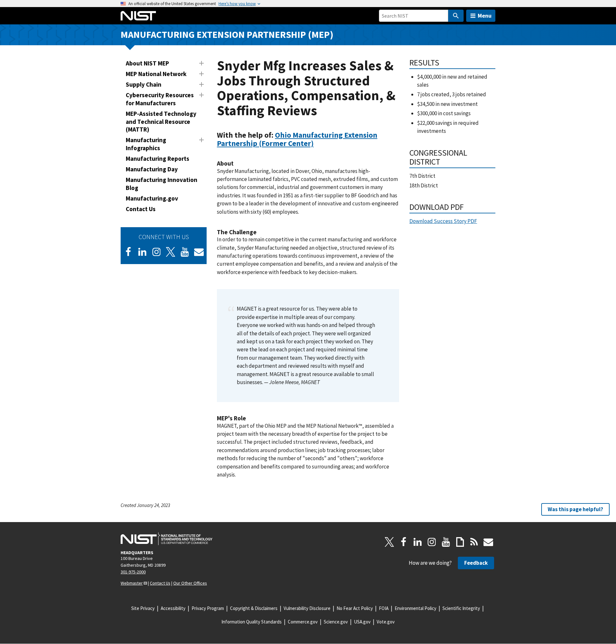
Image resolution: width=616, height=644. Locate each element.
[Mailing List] (488, 542)
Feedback (476, 562)
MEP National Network (156, 74)
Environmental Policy (415, 608)
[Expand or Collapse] (201, 63)
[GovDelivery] (199, 252)
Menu (485, 15)
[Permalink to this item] (318, 143)
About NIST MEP (147, 63)
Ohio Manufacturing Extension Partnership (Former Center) (297, 139)
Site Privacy (143, 608)
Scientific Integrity (461, 608)
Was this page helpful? (575, 509)
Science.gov (336, 622)
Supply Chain (143, 84)
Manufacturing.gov (152, 198)
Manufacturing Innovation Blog (161, 184)
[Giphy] (460, 542)
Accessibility (173, 608)
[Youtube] (185, 252)
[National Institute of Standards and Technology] (166, 538)
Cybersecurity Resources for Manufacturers (160, 99)
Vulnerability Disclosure (307, 608)
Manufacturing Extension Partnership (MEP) (227, 34)
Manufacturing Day (152, 169)
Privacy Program (208, 608)
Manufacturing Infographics (146, 144)
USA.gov (362, 622)
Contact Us (141, 209)
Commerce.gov (303, 622)
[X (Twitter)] (171, 252)
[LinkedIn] (142, 252)
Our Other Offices (190, 583)
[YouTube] (446, 542)
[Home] (138, 16)
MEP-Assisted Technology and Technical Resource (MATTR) (161, 121)
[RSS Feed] (474, 542)
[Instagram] (157, 252)
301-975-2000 (133, 572)
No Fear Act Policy (355, 608)
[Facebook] (128, 252)
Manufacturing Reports (157, 158)
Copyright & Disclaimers (254, 608)
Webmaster (132, 583)
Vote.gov (386, 622)
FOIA (384, 608)
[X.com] (389, 542)
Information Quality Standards (251, 622)
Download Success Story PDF (443, 221)
